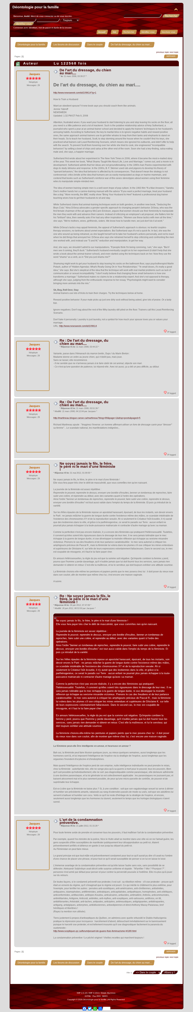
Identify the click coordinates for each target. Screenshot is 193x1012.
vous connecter (46, 16)
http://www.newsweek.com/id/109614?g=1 (74, 92)
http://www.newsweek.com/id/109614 (78, 326)
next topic (174, 52)
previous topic (162, 52)
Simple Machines (108, 993)
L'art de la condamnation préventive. (81, 821)
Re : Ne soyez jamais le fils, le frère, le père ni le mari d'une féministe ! (85, 599)
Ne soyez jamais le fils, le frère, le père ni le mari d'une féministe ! (87, 466)
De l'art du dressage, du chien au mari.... (85, 71)
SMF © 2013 (94, 993)
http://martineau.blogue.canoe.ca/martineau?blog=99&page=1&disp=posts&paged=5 (96, 418)
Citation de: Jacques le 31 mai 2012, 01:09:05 (79, 615)
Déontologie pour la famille (35, 7)
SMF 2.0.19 (82, 993)
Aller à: (129, 973)
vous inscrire (66, 16)
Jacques (34, 74)
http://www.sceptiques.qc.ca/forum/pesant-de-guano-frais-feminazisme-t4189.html (94, 931)
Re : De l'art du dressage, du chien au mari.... (84, 341)
